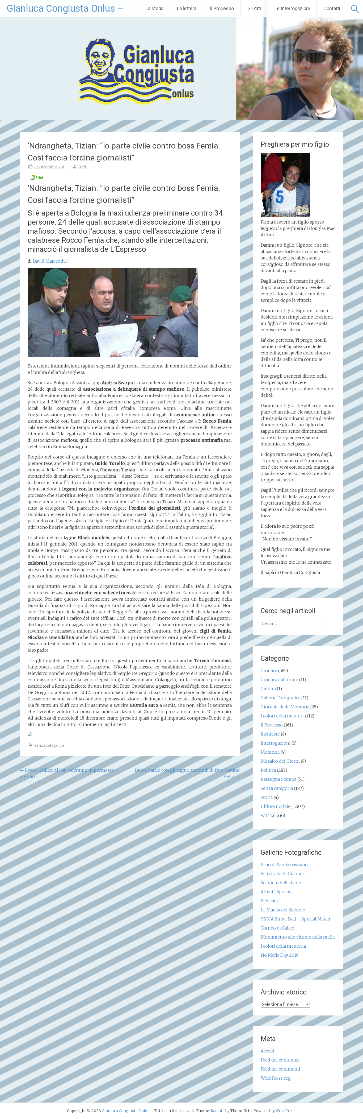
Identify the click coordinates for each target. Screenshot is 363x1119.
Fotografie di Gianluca (283, 873)
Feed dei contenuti (280, 1060)
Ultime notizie (275, 806)
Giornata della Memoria (285, 706)
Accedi (267, 1051)
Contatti (331, 8)
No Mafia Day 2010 (280, 955)
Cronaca (269, 670)
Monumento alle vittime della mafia (298, 937)
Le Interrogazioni (292, 8)
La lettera (186, 8)
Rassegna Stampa (278, 779)
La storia (154, 8)
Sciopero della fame (281, 882)
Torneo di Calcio (277, 928)
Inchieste (270, 734)
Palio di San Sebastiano (284, 864)
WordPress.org (276, 1078)
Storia (267, 797)
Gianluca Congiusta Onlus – (65, 8)
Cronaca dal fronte (279, 679)
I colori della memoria (283, 716)
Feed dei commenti (280, 1069)
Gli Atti (254, 8)
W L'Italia (270, 815)
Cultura (268, 688)
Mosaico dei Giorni (280, 761)
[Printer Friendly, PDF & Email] (36, 178)
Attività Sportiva (277, 891)
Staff (82, 167)
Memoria (270, 752)
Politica (268, 770)
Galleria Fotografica (280, 697)
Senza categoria (49, 745)
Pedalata (269, 900)
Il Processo (222, 8)
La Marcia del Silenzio (283, 909)
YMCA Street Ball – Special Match (295, 919)
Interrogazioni (275, 743)
